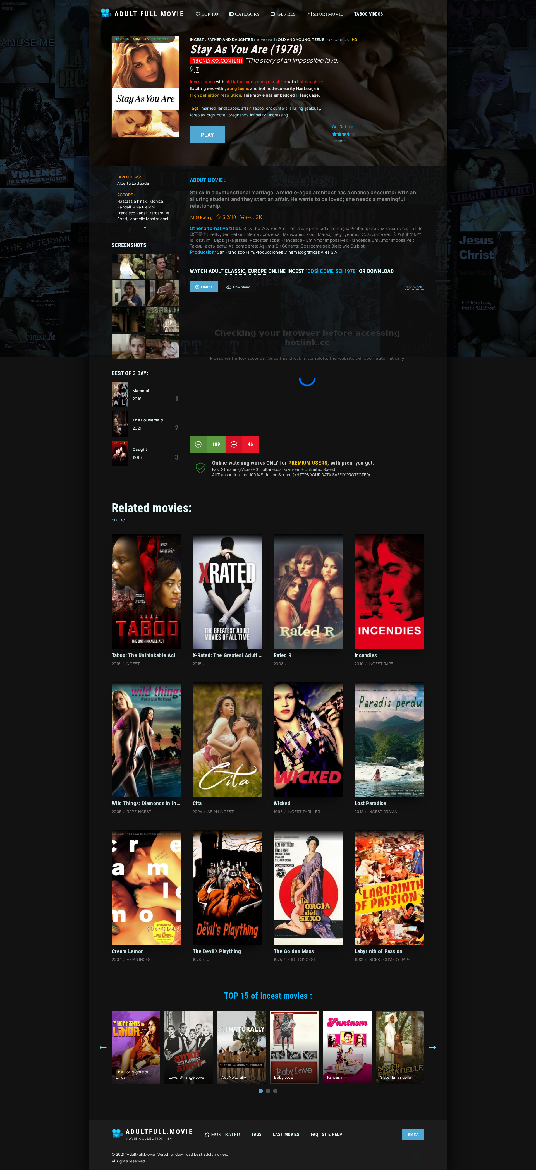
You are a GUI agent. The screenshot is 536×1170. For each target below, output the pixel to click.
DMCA (413, 1134)
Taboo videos (368, 14)
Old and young (294, 39)
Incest (197, 39)
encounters (277, 108)
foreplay (197, 115)
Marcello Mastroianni (148, 218)
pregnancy (238, 115)
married (209, 108)
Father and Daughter (230, 39)
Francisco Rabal (132, 212)
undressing (278, 115)
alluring (296, 108)
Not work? (414, 286)
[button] (261, 1091)
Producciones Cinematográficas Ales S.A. (297, 252)
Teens (318, 39)
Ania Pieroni (144, 207)
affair (246, 108)
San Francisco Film (235, 252)
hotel (221, 115)
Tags (256, 1134)
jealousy (312, 108)
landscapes (228, 108)
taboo (258, 108)
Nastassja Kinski (132, 201)
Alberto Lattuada (133, 183)
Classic (235, 271)
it (196, 69)
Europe (257, 271)
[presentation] (103, 1048)
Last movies (286, 1134)
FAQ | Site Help (326, 1134)
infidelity (258, 115)
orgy (211, 115)
